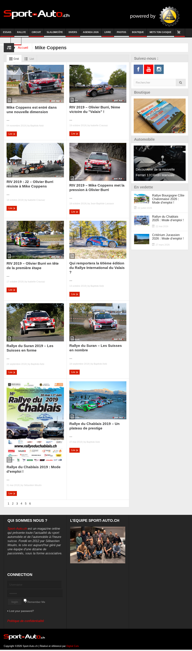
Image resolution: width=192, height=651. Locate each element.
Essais (7, 32)
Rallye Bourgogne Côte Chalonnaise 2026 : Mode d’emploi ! (168, 199)
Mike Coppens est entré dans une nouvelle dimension (32, 109)
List (31, 58)
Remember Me (36, 601)
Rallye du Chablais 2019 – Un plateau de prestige (94, 426)
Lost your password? (21, 610)
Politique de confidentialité (25, 621)
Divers (73, 32)
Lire (10, 133)
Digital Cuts (72, 646)
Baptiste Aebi (37, 125)
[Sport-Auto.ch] (36, 14)
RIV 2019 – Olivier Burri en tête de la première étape (33, 265)
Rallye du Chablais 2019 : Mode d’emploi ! (34, 469)
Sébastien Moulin (33, 485)
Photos (121, 32)
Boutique (138, 32)
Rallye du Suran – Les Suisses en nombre (95, 348)
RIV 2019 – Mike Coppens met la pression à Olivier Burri (96, 187)
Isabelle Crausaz (99, 125)
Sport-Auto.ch (17, 528)
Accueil (23, 47)
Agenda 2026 (91, 32)
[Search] (181, 82)
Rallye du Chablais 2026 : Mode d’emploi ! (168, 218)
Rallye (21, 32)
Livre (107, 32)
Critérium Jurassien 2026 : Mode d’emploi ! (168, 236)
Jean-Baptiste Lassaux (102, 203)
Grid (16, 58)
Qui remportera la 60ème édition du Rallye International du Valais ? (97, 267)
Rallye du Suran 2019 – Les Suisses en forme (30, 348)
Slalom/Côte (55, 32)
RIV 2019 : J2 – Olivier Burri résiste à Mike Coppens (30, 184)
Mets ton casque (160, 32)
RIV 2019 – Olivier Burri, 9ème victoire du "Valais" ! (94, 109)
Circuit (36, 32)
